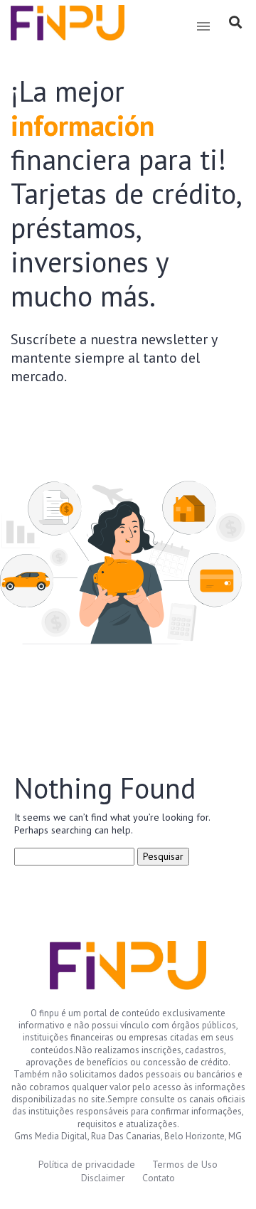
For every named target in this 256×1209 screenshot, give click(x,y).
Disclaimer (103, 1177)
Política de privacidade (86, 1164)
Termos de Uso (185, 1164)
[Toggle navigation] (203, 26)
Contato (158, 1177)
